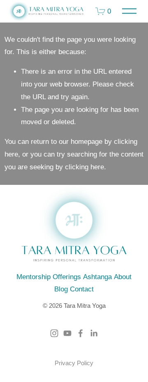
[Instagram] (54, 333)
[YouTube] (67, 333)
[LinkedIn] (94, 333)
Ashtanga (97, 277)
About (123, 277)
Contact (82, 289)
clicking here (84, 167)
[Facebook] (80, 333)
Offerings (67, 277)
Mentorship (33, 277)
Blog (61, 289)
